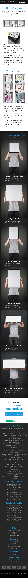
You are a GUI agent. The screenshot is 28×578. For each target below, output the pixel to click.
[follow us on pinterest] (17, 560)
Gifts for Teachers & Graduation (14, 459)
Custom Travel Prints (14, 461)
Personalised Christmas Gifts (14, 473)
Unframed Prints (14, 543)
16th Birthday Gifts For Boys (14, 505)
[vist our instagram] (10, 560)
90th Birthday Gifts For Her (14, 499)
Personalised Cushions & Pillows (14, 440)
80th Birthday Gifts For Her (14, 498)
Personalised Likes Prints (14, 464)
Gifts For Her (14, 447)
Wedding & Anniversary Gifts (14, 445)
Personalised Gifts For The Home (14, 456)
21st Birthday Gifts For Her (14, 487)
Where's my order (14, 535)
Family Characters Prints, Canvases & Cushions (14, 454)
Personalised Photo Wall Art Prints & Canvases (14, 435)
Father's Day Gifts (14, 475)
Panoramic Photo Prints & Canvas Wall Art (14, 451)
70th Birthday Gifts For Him (14, 517)
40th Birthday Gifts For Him (14, 512)
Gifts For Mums (14, 468)
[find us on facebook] (14, 560)
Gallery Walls (14, 548)
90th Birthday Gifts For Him (14, 521)
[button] (4, 2)
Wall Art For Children (14, 457)
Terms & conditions (21, 573)
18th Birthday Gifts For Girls (14, 486)
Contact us (14, 532)
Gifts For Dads (14, 469)
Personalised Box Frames (14, 546)
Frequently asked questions (14, 530)
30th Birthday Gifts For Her (14, 489)
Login (14, 554)
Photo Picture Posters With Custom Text (14, 444)
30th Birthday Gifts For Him (14, 510)
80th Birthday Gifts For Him (14, 519)
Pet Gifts (14, 463)
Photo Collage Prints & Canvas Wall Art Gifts (14, 433)
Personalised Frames (14, 545)
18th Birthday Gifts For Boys (14, 507)
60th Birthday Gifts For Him (14, 516)
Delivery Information (14, 534)
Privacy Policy (14, 575)
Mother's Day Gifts (14, 442)
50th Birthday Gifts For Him (14, 514)
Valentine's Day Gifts (14, 471)
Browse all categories (14, 414)
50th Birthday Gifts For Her (14, 492)
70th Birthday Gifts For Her (14, 496)
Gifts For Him (14, 449)
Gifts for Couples (14, 452)
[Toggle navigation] (2, 1)
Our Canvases (14, 541)
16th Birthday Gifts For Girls (14, 484)
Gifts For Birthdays (14, 432)
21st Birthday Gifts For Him (14, 509)
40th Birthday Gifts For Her (14, 491)
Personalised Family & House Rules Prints (14, 466)
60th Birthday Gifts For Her (14, 494)
